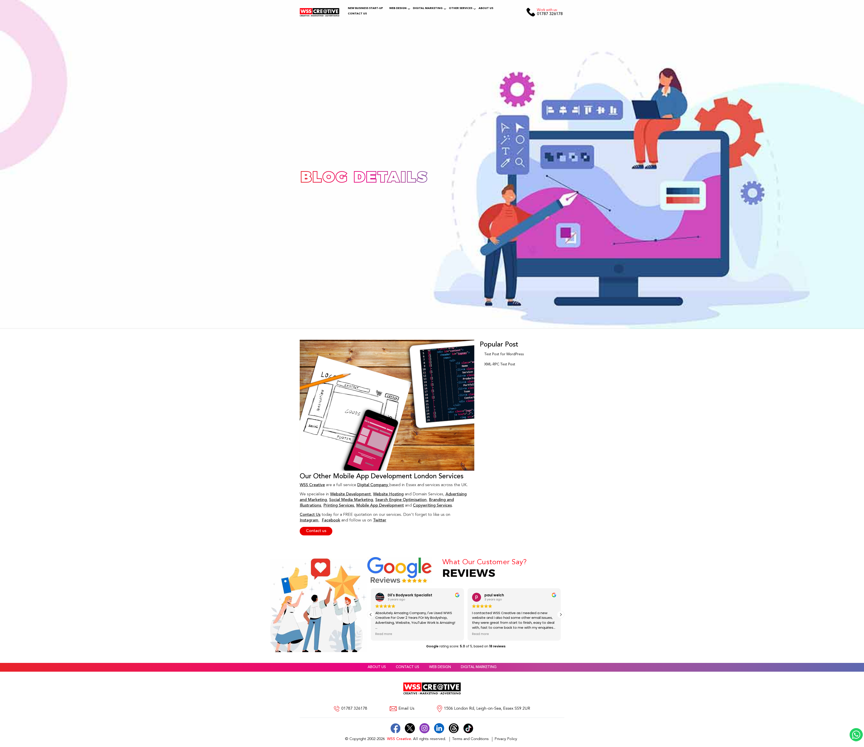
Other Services (460, 8)
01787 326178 (550, 12)
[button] (560, 614)
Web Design (398, 8)
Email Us (406, 709)
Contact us (316, 531)
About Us (486, 8)
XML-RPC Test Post (499, 364)
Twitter (379, 520)
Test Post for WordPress (504, 354)
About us (377, 667)
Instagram (309, 520)
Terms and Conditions (470, 739)
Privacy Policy (506, 739)
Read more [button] (383, 634)
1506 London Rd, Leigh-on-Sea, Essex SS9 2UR (487, 709)
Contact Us (357, 13)
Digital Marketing (428, 8)
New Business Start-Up (365, 8)
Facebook (331, 520)
